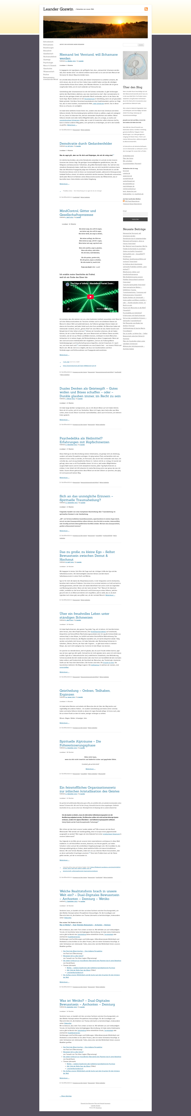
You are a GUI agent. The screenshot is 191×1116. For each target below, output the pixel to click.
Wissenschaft (48, 71)
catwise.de (126, 173)
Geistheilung (82, 934)
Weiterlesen (72, 125)
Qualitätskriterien (74, 937)
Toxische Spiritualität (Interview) (134, 285)
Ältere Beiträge (66, 1096)
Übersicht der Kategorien (87, 1103)
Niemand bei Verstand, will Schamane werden (89, 56)
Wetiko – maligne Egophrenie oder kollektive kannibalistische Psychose (91, 968)
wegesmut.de (127, 176)
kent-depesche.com (129, 191)
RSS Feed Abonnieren (132, 201)
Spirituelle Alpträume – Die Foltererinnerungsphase (80, 743)
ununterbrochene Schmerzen (69, 120)
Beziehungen (48, 48)
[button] (113, 155)
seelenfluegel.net (129, 181)
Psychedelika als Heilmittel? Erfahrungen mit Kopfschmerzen (84, 440)
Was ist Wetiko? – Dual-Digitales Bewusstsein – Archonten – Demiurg (85, 925)
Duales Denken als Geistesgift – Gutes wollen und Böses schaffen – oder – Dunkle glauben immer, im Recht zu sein (90, 392)
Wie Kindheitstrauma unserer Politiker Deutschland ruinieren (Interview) (133, 279)
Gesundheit (99, 535)
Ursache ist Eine (108, 663)
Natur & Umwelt (49, 65)
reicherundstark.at (129, 189)
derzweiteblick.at (128, 184)
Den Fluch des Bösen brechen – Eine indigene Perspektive (82, 951)
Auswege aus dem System (80, 372)
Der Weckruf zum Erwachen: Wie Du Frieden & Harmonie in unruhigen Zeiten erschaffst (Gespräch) (135, 248)
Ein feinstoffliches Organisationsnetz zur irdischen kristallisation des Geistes (89, 789)
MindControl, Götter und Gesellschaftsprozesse (78, 213)
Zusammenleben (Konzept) (132, 163)
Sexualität (47, 51)
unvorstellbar (64, 667)
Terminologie (108, 934)
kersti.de (126, 171)
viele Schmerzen (98, 103)
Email (125, 211)
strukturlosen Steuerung (111, 834)
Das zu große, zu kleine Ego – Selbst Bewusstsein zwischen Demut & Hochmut (87, 556)
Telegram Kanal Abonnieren (132, 204)
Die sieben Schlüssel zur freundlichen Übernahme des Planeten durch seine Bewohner (92, 961)
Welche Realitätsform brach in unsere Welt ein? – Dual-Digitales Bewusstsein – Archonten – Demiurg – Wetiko (89, 895)
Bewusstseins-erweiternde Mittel (50, 78)
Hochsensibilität (50, 57)
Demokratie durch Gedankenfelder (86, 143)
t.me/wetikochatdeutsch (75, 972)
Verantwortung (89, 99)
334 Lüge (66, 362)
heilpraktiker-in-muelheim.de (133, 194)
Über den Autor (128, 158)
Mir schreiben (127, 161)
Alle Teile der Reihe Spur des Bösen (78, 970)
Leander (81, 61)
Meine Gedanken (85, 130)
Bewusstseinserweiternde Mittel (105, 372)
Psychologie (48, 62)
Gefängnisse (95, 665)
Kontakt (102, 1103)
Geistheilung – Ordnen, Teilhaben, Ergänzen (85, 692)
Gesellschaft (48, 54)
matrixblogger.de (128, 186)
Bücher (46, 74)
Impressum (107, 1103)
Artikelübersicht (128, 156)
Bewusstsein (48, 45)
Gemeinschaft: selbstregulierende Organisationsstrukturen (80, 871)
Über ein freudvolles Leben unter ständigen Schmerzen (84, 615)
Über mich (97, 1103)
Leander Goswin (58, 9)
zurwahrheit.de (128, 178)
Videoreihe (67, 918)
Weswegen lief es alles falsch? (73, 956)
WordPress (99, 1107)
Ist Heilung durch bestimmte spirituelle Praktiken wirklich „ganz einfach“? (135, 266)
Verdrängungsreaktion (98, 632)
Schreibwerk (48, 42)
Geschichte (47, 68)
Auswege (46, 59)
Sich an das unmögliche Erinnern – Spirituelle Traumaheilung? (86, 498)
